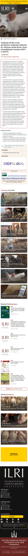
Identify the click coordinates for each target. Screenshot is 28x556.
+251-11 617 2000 (6, 506)
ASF (14, 145)
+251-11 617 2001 (6, 507)
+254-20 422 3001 (6, 495)
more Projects (14, 454)
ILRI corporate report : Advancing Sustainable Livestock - (14, 2)
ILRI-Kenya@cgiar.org (6, 497)
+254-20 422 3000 (6, 494)
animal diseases (8, 145)
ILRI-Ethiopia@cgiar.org (7, 509)
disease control (19, 145)
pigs (5, 147)
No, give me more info (18, 552)
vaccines (9, 147)
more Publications (14, 389)
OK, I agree (6, 552)
